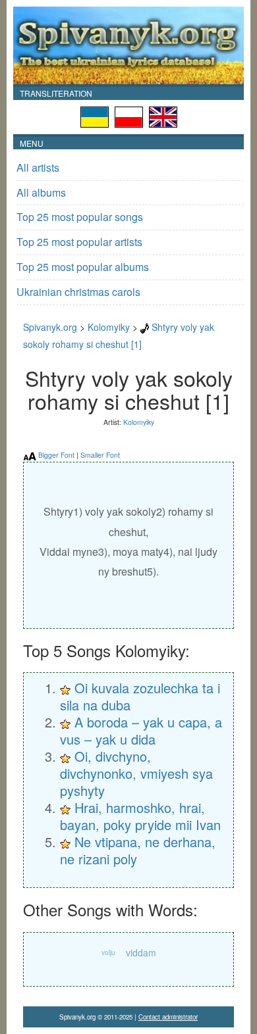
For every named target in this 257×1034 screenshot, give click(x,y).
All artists (37, 167)
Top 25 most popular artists (79, 241)
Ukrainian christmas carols (78, 291)
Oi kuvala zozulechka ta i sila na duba (140, 696)
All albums (41, 192)
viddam (141, 952)
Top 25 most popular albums (82, 266)
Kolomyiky (109, 326)
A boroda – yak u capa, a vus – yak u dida (141, 730)
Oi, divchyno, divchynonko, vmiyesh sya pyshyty (136, 773)
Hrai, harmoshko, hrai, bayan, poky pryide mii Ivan (140, 816)
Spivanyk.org (50, 326)
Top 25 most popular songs (79, 216)
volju (108, 952)
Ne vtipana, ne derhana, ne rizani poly (137, 850)
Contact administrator (168, 1017)
